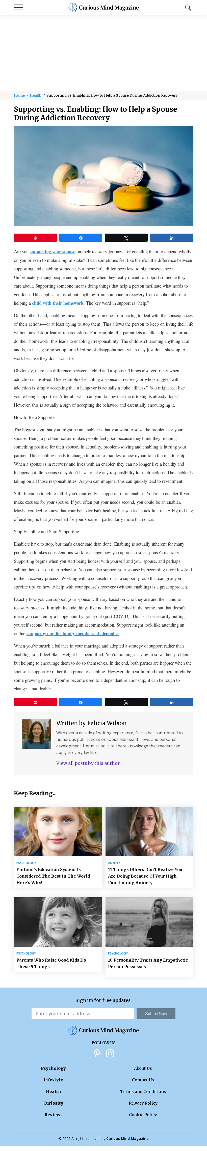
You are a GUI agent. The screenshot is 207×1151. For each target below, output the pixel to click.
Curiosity (53, 1103)
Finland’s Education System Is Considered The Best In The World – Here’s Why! (55, 876)
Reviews (53, 1114)
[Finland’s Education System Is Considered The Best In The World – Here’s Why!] (58, 831)
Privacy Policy (143, 1103)
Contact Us (143, 1079)
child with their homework (58, 303)
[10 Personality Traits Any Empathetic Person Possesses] (149, 921)
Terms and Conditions (143, 1091)
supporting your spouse (52, 251)
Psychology (26, 862)
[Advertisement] (103, 53)
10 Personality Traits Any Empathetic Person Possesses (148, 963)
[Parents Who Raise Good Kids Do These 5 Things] (58, 921)
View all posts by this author (88, 763)
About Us (143, 1068)
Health (35, 95)
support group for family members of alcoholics (73, 633)
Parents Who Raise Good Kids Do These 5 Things (51, 963)
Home (19, 95)
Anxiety (114, 862)
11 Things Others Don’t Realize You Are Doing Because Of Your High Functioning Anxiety (145, 876)
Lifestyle (53, 1079)
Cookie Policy (143, 1114)
